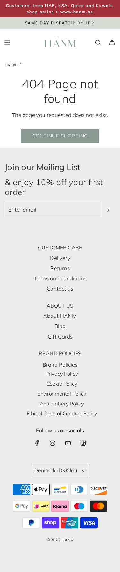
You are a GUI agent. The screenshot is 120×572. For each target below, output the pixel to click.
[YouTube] (68, 443)
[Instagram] (52, 443)
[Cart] (112, 42)
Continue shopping (60, 136)
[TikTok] (83, 443)
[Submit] (108, 210)
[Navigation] (7, 42)
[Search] (98, 42)
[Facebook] (37, 443)
